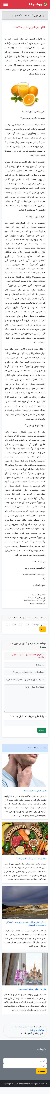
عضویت (41, 1071)
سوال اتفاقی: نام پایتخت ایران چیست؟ (28, 716)
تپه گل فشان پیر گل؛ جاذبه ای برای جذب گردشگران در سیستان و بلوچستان (26, 924)
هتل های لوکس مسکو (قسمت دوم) (32, 989)
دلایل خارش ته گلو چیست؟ (35, 790)
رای (42, 629)
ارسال (41, 730)
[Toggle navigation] (5, 4)
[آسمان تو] (38, 4)
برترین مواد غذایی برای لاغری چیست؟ (31, 858)
